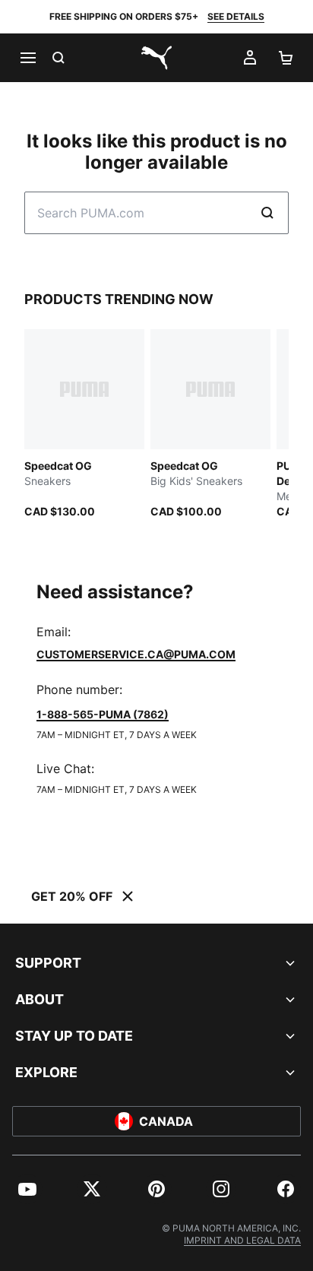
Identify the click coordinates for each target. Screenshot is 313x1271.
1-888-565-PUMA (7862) (102, 714)
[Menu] (27, 58)
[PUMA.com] (156, 58)
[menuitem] (27, 1189)
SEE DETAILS (235, 16)
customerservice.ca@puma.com (136, 654)
